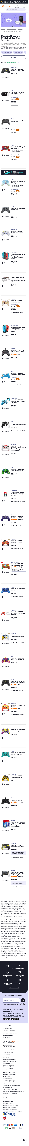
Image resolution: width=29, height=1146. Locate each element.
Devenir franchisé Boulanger (10, 1105)
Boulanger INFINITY (8, 1069)
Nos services (6, 1058)
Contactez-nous (7, 1028)
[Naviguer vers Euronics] (14, 1114)
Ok (23, 1000)
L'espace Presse (7, 1056)
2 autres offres (15, 385)
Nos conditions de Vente (9, 1074)
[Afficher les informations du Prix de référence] (18, 97)
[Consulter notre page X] (21, 1005)
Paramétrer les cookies (9, 1082)
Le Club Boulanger (8, 1063)
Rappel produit (7, 1096)
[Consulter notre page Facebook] (18, 1005)
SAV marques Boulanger (9, 1061)
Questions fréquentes (9, 1030)
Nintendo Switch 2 (7, 52)
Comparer (6, 77)
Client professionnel (8, 1067)
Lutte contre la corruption (10, 1089)
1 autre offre (14, 105)
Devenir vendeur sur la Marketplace (12, 1111)
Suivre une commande (9, 1032)
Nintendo (20, 29)
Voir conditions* (14, 988)
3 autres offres (15, 501)
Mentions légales (7, 1078)
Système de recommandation (11, 1085)
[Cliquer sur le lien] (14, 20)
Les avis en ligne (7, 1087)
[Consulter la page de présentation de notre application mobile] (6, 1019)
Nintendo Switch (18, 52)
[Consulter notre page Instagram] (24, 1005)
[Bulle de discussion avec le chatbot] (23, 1140)
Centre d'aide (6, 1037)
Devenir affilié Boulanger (9, 1107)
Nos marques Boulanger (9, 1059)
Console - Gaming (11, 29)
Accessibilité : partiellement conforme (13, 1091)
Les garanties (6, 1076)
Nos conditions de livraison (10, 1034)
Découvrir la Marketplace (10, 1109)
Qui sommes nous (8, 1052)
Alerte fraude (6, 1098)
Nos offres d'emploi (8, 1104)
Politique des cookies (8, 1084)
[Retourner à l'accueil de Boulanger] (6, 6)
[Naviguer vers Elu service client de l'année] (14, 1118)
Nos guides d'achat (8, 1035)
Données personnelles (9, 1080)
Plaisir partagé (6, 1054)
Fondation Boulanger (8, 1065)
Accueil (3, 29)
